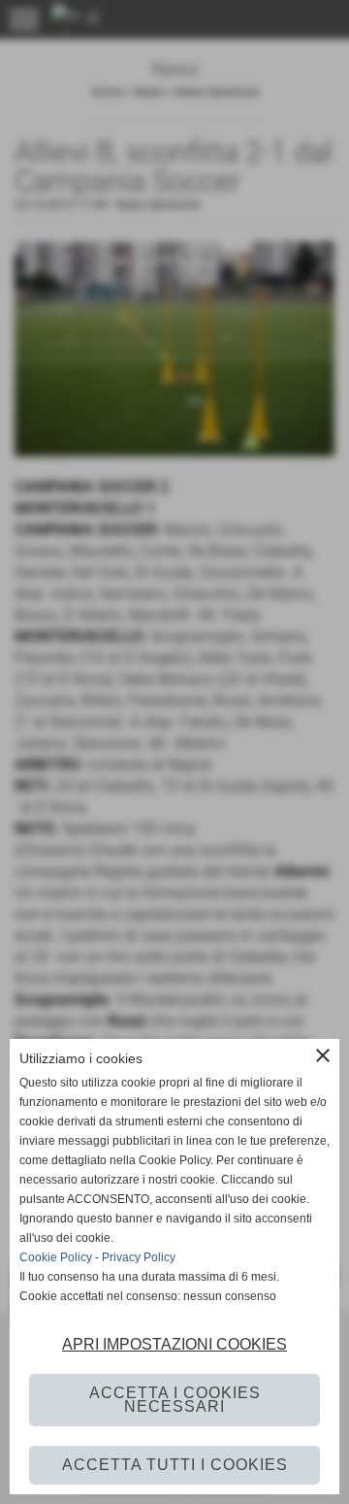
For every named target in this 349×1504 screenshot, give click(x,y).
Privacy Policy (138, 1257)
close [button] (322, 1055)
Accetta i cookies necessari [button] (175, 1400)
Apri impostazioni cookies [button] (174, 1344)
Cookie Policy (55, 1257)
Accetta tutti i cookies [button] (175, 1464)
